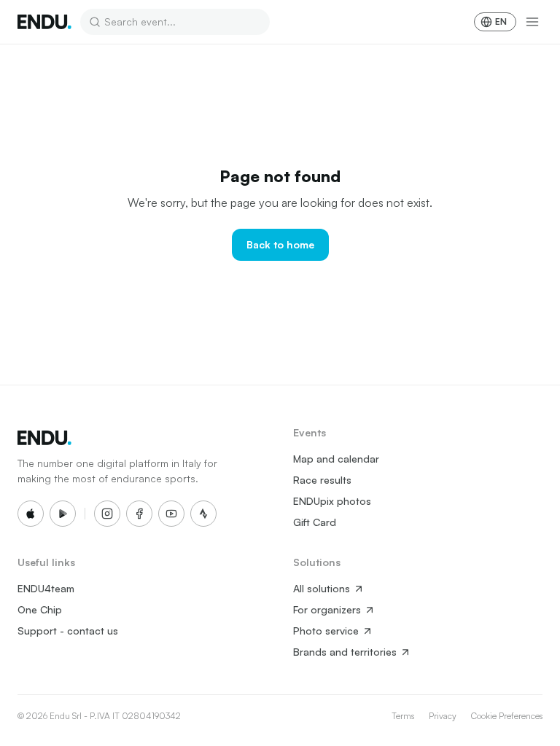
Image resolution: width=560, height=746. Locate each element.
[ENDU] (44, 22)
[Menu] (532, 22)
